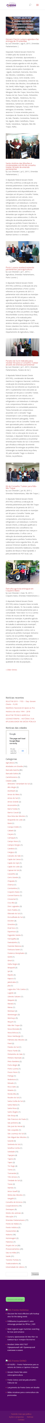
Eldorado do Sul (14, 913)
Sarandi (10, 1141)
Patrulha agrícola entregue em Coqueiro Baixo (19, 589)
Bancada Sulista (12, 773)
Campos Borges (14, 845)
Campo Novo (13, 841)
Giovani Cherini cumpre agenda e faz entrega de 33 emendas (22, 40)
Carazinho (11, 874)
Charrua (11, 884)
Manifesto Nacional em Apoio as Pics (20, 708)
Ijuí (9, 971)
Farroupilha (12, 939)
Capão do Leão (14, 866)
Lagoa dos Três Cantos (17, 989)
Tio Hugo (11, 1166)
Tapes (10, 1162)
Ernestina (11, 924)
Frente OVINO (19, 1360)
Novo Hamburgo (14, 1036)
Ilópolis (10, 975)
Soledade (11, 1151)
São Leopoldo (13, 1130)
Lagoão (11, 993)
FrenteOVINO (11, 1231)
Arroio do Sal (13, 798)
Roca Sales (12, 1087)
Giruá (10, 960)
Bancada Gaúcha (12, 770)
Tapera (10, 1159)
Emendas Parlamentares (24, 274)
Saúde (8, 1256)
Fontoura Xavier (14, 949)
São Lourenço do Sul (16, 1133)
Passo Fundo (13, 1050)
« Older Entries (11, 670)
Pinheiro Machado (15, 1058)
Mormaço (11, 1018)
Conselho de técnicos (14, 1202)
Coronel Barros (13, 895)
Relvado (11, 1083)
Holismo (9, 1234)
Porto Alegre (12, 1065)
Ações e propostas (16, 1417)
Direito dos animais (13, 1213)
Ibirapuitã (11, 967)
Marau (10, 1007)
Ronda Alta (12, 1094)
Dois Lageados (13, 906)
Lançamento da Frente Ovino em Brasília (23, 1387)
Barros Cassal (13, 812)
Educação (9, 1216)
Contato (21, 1420)
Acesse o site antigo (15, 1299)
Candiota (11, 848)
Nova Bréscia (13, 1032)
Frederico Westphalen (16, 953)
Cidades (9, 781)
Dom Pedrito (13, 910)
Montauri (11, 1011)
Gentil (10, 957)
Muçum (10, 1022)
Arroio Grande (13, 802)
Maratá (10, 1004)
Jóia (9, 985)
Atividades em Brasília (14, 766)
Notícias (30, 1417)
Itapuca (10, 978)
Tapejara (11, 1155)
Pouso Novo (12, 1072)
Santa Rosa (12, 1108)
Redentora (12, 1079)
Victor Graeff (12, 1191)
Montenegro (12, 1014)
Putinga (10, 1076)
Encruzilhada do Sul (15, 917)
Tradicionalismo (12, 1263)
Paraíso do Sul (23, 370)
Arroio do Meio (13, 794)
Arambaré (11, 791)
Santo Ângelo (13, 1112)
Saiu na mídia (11, 1252)
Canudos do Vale (14, 856)
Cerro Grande (13, 877)
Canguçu (11, 852)
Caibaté (10, 830)
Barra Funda (12, 809)
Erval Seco (12, 928)
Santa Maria (12, 1105)
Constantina (12, 888)
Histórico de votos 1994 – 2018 (18, 711)
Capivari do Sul (13, 870)
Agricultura (10, 274)
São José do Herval (15, 1126)
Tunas (10, 1184)
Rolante (11, 1090)
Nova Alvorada (13, 1029)
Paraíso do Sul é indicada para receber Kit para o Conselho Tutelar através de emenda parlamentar (22, 362)
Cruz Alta (11, 903)
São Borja (11, 1115)
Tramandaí (12, 1173)
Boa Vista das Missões (16, 816)
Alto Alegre (12, 787)
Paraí (10, 1043)
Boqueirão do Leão (15, 820)
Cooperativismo (12, 1206)
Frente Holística (12, 1227)
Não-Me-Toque (32, 493)
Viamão (10, 1188)
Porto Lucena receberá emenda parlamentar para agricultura (20, 268)
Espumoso (12, 931)
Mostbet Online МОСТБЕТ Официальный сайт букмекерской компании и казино (21, 1347)
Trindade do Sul (14, 1180)
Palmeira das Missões (16, 1040)
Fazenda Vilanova (14, 946)
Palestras (9, 1242)
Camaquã (11, 838)
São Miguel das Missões (17, 1137)
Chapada (11, 881)
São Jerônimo (13, 1123)
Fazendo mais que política (21, 1414)
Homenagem (11, 1238)
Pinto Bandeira (13, 1061)
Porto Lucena (11, 277)
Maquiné (11, 1000)
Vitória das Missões (15, 1195)
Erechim (11, 921)
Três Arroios (12, 1177)
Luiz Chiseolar (13, 43)
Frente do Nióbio (12, 1224)
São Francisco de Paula (17, 1119)
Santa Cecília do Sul (15, 1101)
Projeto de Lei (11, 1245)
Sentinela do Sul (14, 1144)
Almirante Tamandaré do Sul (19, 784)
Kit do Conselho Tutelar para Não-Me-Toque (21, 487)
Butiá (10, 823)
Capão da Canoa (14, 859)
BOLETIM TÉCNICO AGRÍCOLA (18, 715)
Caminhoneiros (12, 777)
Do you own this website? (13, 751)
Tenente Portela (12, 1260)
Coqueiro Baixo (12, 596)
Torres (10, 1169)
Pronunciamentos (13, 1249)
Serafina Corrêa (14, 1148)
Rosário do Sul (13, 1097)
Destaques (10, 1209)
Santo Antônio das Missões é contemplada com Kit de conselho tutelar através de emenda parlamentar (21, 166)
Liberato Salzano (14, 996)
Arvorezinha (12, 805)
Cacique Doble (13, 827)
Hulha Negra (12, 964)
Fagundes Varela (14, 935)
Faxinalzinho (12, 942)
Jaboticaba (12, 982)
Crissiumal (11, 899)
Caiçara (10, 834)
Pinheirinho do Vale (15, 1054)
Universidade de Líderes (15, 1267)
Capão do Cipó (13, 863)
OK (23, 751)
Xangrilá (11, 1198)
